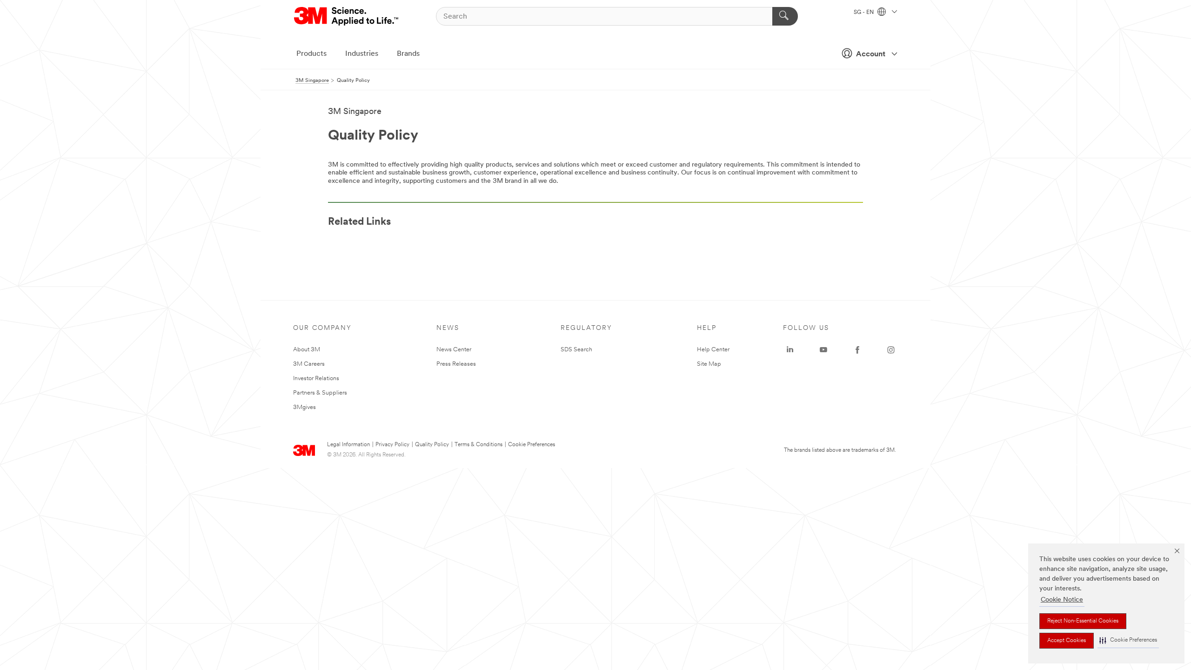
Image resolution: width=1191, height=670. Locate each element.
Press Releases (456, 364)
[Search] (785, 16)
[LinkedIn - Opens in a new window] (790, 350)
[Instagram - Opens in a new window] (891, 350)
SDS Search (576, 350)
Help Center (713, 350)
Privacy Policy (392, 445)
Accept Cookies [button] (1066, 640)
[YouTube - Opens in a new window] (823, 350)
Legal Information (348, 445)
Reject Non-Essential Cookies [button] (1082, 621)
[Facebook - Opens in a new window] (857, 350)
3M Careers (309, 364)
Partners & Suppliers (320, 393)
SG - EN (864, 12)
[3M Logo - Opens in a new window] (347, 16)
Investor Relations (316, 378)
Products (311, 54)
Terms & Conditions (478, 445)
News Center (453, 350)
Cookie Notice (1062, 599)
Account (870, 54)
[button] (1128, 640)
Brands (408, 54)
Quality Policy (432, 445)
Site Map (709, 364)
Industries (361, 54)
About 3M (306, 350)
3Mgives (304, 407)
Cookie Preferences (531, 445)
